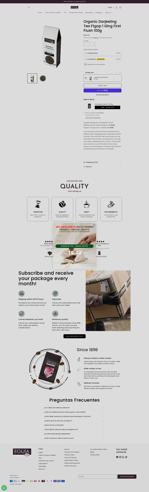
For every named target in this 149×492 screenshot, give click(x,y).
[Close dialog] (94, 225)
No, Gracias (74, 260)
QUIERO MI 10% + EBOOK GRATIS (74, 246)
